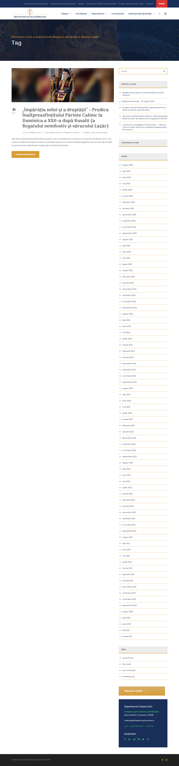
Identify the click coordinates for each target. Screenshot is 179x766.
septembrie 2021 (129, 531)
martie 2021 (127, 568)
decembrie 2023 (129, 363)
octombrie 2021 (128, 525)
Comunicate (118, 13)
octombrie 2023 (129, 376)
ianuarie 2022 (128, 506)
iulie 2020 (126, 618)
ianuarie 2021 (127, 580)
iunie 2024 (126, 326)
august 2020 (127, 611)
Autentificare (128, 658)
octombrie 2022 (129, 450)
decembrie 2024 (129, 289)
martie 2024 (127, 345)
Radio (162, 3)
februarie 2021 (128, 574)
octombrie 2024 (129, 301)
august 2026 (127, 165)
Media (81, 3)
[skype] (139, 739)
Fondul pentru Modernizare (36, 3)
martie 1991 (127, 636)
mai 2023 (126, 407)
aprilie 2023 (127, 413)
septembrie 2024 (129, 307)
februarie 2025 (128, 276)
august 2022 (127, 463)
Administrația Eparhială (139, 13)
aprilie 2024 (127, 339)
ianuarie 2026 (128, 208)
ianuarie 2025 (128, 283)
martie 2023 (127, 419)
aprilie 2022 (127, 487)
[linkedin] (134, 739)
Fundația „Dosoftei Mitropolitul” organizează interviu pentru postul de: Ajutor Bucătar (144, 108)
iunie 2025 (126, 252)
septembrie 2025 (129, 233)
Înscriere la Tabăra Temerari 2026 (101, 3)
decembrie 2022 (129, 438)
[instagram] (148, 739)
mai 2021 (126, 556)
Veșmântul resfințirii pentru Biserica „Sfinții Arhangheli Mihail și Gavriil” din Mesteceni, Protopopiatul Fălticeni (144, 117)
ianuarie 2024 (128, 357)
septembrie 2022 (129, 456)
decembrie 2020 (129, 587)
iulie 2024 (126, 320)
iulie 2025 (126, 245)
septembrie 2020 (129, 605)
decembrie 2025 (129, 214)
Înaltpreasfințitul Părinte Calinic (62, 132)
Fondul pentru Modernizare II (63, 3)
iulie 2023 (126, 394)
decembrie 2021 (129, 512)
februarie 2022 (128, 500)
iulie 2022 (126, 469)
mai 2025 (126, 258)
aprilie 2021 (126, 562)
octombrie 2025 (129, 227)
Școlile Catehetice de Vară (131, 3)
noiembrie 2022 (129, 444)
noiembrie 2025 (129, 221)
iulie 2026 (126, 171)
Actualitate (81, 13)
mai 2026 (126, 183)
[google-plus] (129, 739)
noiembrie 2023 (129, 370)
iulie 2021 (126, 543)
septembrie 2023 (129, 382)
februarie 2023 (128, 425)
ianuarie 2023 (128, 432)
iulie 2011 (125, 630)
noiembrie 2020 (129, 593)
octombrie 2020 (129, 599)
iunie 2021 (126, 549)
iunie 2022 (126, 475)
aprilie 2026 (127, 190)
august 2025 (127, 239)
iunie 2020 (126, 624)
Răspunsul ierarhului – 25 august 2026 (138, 101)
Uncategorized (100, 132)
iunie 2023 (126, 401)
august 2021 (127, 537)
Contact (149, 3)
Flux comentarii (128, 670)
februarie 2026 (128, 202)
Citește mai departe (25, 154)
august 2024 (127, 314)
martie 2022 (127, 494)
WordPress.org (128, 676)
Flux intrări (126, 664)
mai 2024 (126, 332)
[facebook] (125, 739)
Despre (64, 13)
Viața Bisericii (97, 13)
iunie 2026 (126, 177)
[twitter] (143, 739)
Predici (87, 132)
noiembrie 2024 (129, 295)
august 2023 (127, 388)
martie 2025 (127, 270)
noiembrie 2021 (128, 518)
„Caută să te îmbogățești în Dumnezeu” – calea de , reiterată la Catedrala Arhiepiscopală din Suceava (144, 127)
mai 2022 (126, 481)
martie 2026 (127, 196)
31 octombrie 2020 (32, 132)
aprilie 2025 (127, 264)
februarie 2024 (128, 351)
